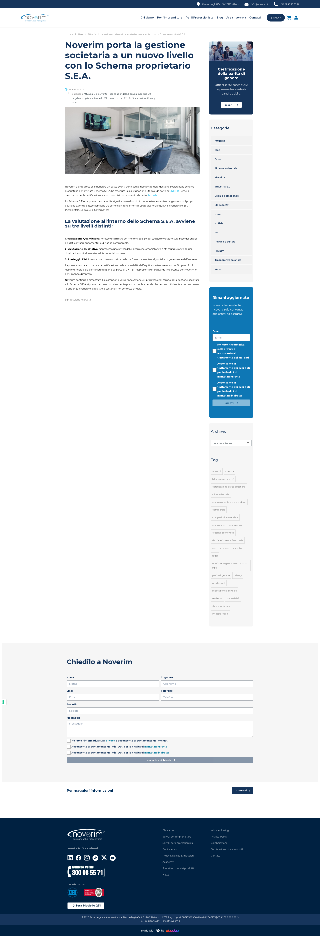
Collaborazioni (219, 843)
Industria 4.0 (222, 186)
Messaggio (73, 717)
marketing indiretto (229, 395)
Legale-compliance (227, 195)
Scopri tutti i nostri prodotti (178, 868)
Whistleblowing (220, 830)
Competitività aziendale (225, 517)
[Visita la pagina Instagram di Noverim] (87, 857)
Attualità (220, 140)
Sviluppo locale (220, 613)
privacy (228, 349)
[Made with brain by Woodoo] (159, 930)
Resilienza (217, 598)
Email (215, 331)
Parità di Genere (221, 575)
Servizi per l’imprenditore (176, 836)
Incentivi (237, 548)
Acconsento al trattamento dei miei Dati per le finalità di (233, 370)
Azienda (229, 471)
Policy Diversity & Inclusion (178, 855)
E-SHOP (276, 17)
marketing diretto (228, 376)
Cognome (167, 677)
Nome (70, 677)
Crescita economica (223, 532)
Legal (215, 555)
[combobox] (231, 443)
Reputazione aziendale (224, 590)
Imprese (224, 548)
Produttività (218, 583)
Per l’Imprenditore (169, 17)
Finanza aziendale (226, 168)
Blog (220, 17)
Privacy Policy (219, 836)
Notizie (219, 223)
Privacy (219, 250)
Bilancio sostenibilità (223, 479)
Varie (218, 269)
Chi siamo (147, 17)
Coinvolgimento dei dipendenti (229, 502)
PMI (217, 232)
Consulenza (235, 525)
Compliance (218, 525)
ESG (214, 548)
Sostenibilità (232, 598)
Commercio (218, 509)
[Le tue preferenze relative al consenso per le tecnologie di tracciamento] (3, 702)
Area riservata (236, 17)
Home (70, 34)
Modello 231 (222, 205)
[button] (86, 905)
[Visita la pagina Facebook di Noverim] (78, 857)
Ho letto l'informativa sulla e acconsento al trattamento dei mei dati (233, 351)
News (218, 214)
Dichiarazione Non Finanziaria (227, 540)
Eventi (218, 159)
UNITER (174, 191)
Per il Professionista (199, 17)
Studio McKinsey (221, 606)
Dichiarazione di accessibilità (227, 849)
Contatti (255, 17)
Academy (168, 862)
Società (71, 704)
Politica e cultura (225, 241)
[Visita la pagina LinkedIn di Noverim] (70, 857)
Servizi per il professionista (177, 843)
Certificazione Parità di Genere (228, 486)
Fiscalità (220, 177)
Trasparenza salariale (228, 260)
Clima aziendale (220, 494)
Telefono (167, 690)
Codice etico (169, 849)
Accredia (153, 195)
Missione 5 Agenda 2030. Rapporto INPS (230, 565)
